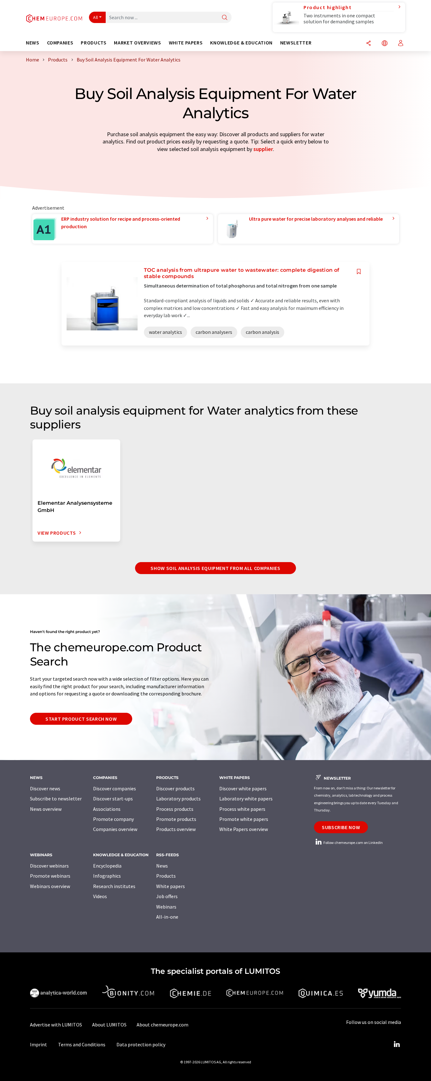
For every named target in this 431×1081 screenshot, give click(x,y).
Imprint (38, 1044)
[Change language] (384, 43)
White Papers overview (243, 829)
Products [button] (93, 43)
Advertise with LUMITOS (56, 1024)
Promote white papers (243, 819)
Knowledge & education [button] (241, 43)
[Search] (224, 17)
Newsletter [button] (295, 43)
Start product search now (81, 719)
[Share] (368, 43)
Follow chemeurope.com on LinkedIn (353, 842)
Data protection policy (140, 1044)
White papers (170, 886)
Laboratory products (178, 798)
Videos (100, 896)
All (95, 17)
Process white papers (242, 809)
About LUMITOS (109, 1024)
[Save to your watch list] (358, 271)
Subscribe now (341, 827)
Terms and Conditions (81, 1044)
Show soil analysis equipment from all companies (215, 568)
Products (166, 876)
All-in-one (167, 917)
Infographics (107, 876)
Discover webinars (49, 866)
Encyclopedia (107, 866)
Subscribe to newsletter (56, 798)
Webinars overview (50, 886)
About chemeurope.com (162, 1024)
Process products (174, 809)
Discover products (175, 788)
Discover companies (114, 788)
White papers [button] (186, 43)
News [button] (32, 43)
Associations (107, 809)
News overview (46, 809)
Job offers (167, 896)
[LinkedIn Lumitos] (396, 1044)
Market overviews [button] (137, 43)
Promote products (176, 819)
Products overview (176, 829)
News (162, 866)
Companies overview (115, 829)
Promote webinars (50, 876)
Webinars (166, 907)
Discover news (45, 788)
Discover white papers (243, 788)
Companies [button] (60, 43)
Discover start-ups (113, 798)
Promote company (113, 819)
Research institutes (114, 886)
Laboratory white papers (246, 798)
